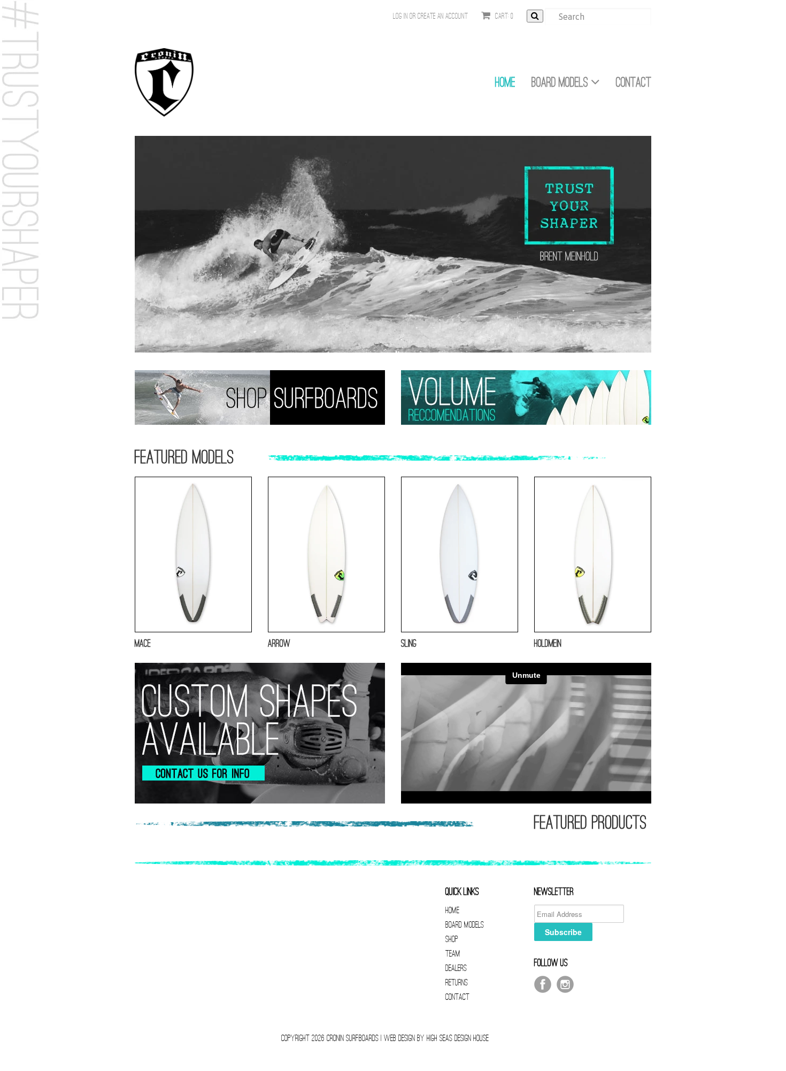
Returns (456, 982)
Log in (400, 16)
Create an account (443, 16)
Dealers (456, 968)
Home (505, 82)
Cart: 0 (503, 16)
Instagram (565, 984)
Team (452, 953)
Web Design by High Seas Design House (436, 1038)
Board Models (561, 82)
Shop (451, 939)
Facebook (542, 984)
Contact (633, 82)
